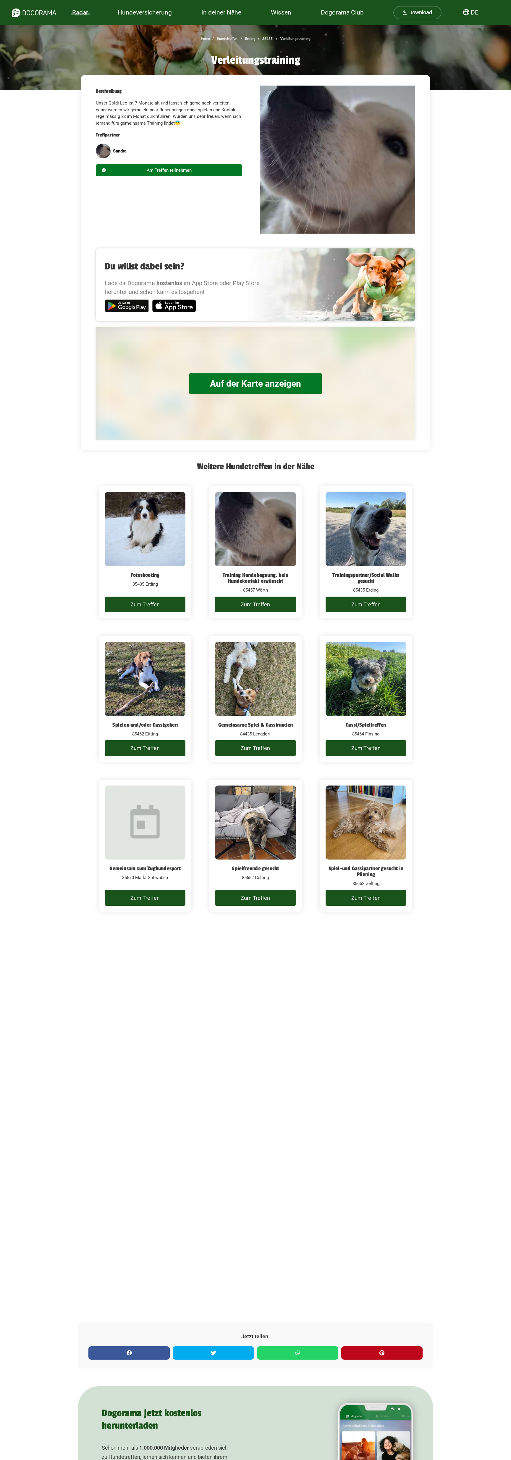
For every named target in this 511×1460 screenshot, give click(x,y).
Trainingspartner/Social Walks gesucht (365, 578)
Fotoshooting (145, 575)
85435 (267, 39)
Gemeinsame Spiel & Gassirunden (255, 725)
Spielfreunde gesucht (255, 868)
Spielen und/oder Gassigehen (144, 725)
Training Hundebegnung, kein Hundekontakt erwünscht (255, 578)
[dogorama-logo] (34, 12)
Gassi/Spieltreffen (366, 725)
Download (419, 12)
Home (205, 39)
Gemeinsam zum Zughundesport (144, 868)
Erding (250, 39)
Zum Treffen (145, 604)
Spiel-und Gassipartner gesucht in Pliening (366, 871)
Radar (80, 12)
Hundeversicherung (145, 12)
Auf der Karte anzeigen (255, 383)
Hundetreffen (226, 39)
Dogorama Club (342, 12)
